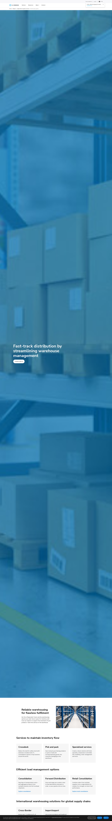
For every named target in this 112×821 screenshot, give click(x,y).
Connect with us (19, 361)
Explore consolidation (24, 791)
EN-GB (101, 1)
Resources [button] (30, 5)
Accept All (100, 817)
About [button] (37, 5)
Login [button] (95, 1)
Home (10, 8)
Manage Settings (91, 817)
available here (89, 5)
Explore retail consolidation (80, 791)
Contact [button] (43, 5)
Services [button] (24, 5)
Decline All (106, 817)
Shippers (14, 8)
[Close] (103, 4)
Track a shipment (88, 1)
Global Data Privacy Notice (57, 817)
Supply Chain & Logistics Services (23, 8)
